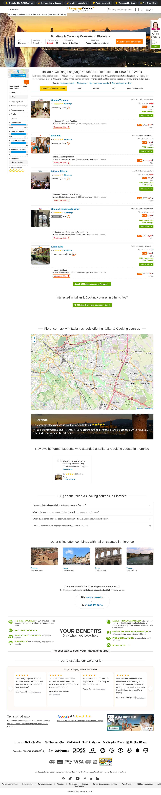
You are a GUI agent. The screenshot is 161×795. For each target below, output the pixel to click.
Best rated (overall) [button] (67, 83)
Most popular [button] (82, 83)
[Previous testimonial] (10, 688)
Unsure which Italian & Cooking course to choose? (92, 586)
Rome (97, 568)
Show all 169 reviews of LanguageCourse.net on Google (80, 720)
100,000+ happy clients (78, 3)
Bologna (34, 568)
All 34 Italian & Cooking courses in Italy (91, 305)
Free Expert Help (149, 3)
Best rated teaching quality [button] (99, 83)
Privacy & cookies (45, 784)
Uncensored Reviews (126, 3)
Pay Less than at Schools (51, 3)
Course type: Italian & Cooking (53, 88)
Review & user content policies (105, 784)
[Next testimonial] (150, 688)
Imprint (85, 784)
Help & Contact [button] (13, 9)
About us (60, 784)
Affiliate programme (145, 784)
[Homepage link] (9, 14)
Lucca (65, 568)
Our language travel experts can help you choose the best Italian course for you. (92, 590)
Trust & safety (127, 784)
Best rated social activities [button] (121, 83)
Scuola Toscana (69, 479)
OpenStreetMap (148, 408)
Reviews (96, 88)
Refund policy (27, 784)
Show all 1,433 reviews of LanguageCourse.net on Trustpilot (27, 725)
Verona (129, 568)
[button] (142, 10)
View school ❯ (146, 115)
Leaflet (140, 408)
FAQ (113, 88)
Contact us (73, 784)
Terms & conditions (9, 784)
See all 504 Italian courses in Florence (90, 284)
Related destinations (135, 88)
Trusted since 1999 (103, 3)
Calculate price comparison (129, 42)
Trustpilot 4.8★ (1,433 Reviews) (21, 3)
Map (79, 88)
